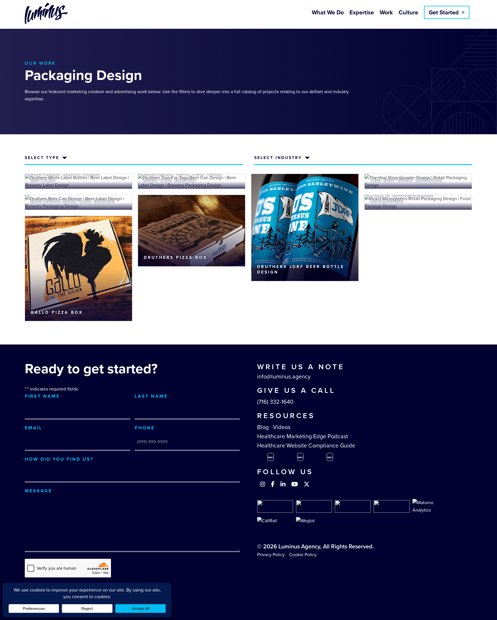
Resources (286, 415)
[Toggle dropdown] (64, 158)
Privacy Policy (271, 554)
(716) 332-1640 (275, 401)
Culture (408, 12)
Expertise (361, 12)
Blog (263, 427)
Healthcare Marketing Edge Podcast (302, 436)
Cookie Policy (303, 554)
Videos (281, 427)
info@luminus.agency (284, 376)
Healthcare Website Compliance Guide (306, 445)
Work (386, 12)
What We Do (328, 12)
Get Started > (446, 12)
